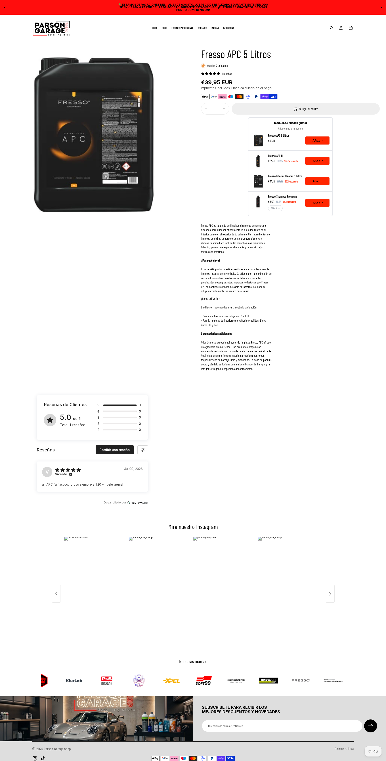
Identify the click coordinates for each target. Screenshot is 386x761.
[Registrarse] (370, 725)
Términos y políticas (344, 748)
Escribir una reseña (115, 450)
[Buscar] (331, 28)
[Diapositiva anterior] (5, 7)
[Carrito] (351, 28)
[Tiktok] (42, 758)
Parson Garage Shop (57, 748)
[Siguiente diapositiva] (381, 7)
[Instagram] (35, 758)
